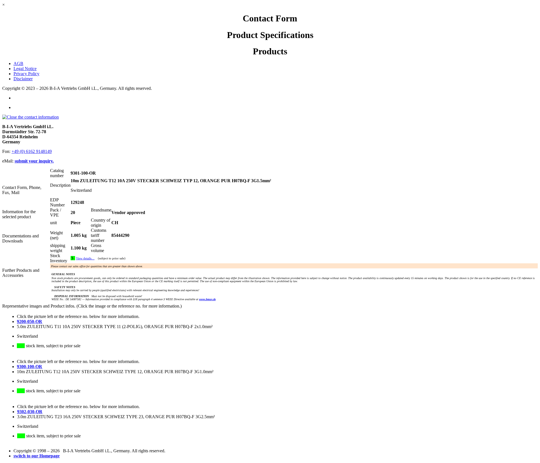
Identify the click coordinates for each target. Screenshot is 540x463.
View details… (85, 258)
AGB (18, 63)
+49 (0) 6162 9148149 (32, 151)
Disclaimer (23, 78)
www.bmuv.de (207, 299)
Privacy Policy (26, 73)
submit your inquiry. (34, 161)
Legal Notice (25, 68)
